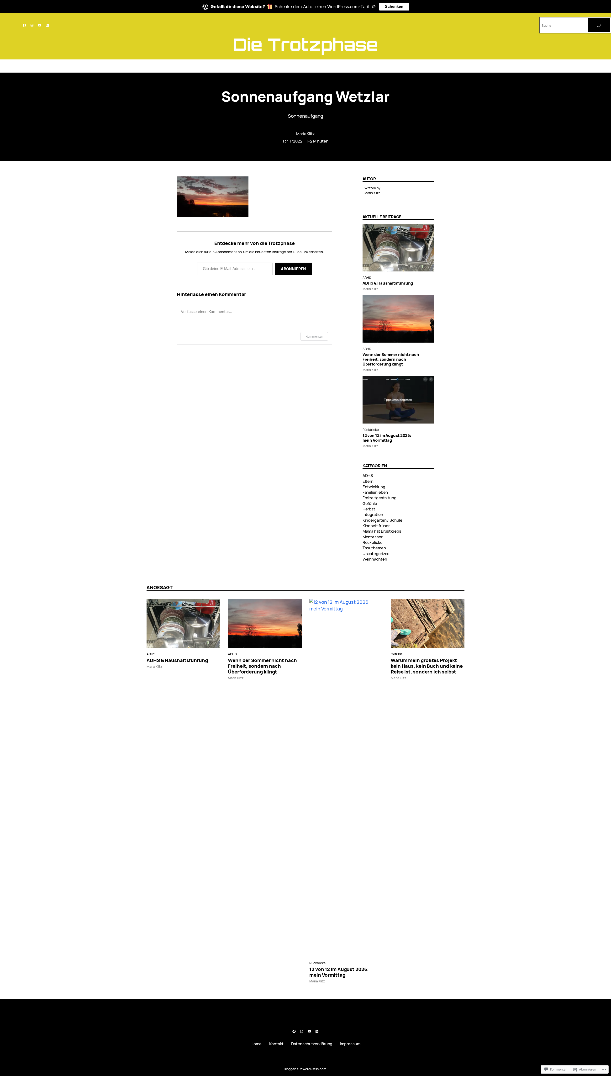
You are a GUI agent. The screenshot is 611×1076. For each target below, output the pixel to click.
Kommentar (314, 336)
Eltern (368, 481)
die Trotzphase (306, 44)
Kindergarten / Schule (382, 520)
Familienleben (375, 492)
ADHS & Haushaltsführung (388, 283)
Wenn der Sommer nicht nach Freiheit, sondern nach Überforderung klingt (391, 359)
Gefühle (370, 503)
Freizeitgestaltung (379, 497)
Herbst (369, 509)
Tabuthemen (374, 548)
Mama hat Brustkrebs (382, 531)
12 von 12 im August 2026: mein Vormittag (387, 438)
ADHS (367, 277)
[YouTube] (40, 25)
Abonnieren (293, 268)
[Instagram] (32, 25)
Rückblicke (371, 429)
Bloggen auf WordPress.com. (305, 1069)
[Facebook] (24, 25)
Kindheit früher (376, 525)
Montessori (373, 537)
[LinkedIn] (47, 25)
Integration (373, 514)
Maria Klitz (305, 133)
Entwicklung (374, 486)
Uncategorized (376, 553)
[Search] (599, 25)
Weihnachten (375, 559)
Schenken (394, 7)
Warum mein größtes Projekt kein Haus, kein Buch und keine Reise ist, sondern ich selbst (427, 666)
